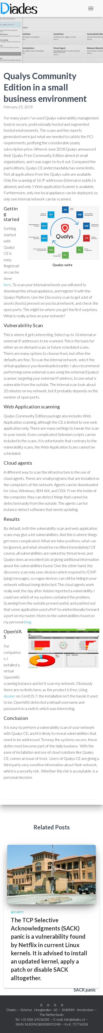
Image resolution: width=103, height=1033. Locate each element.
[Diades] (20, 8)
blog (27, 622)
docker (9, 696)
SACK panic (85, 989)
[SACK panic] (51, 874)
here (7, 284)
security (17, 912)
